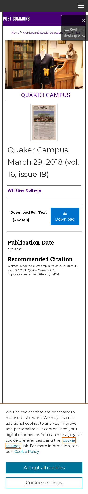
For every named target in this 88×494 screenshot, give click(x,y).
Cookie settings (44, 483)
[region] (44, 448)
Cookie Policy (26, 451)
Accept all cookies (44, 468)
